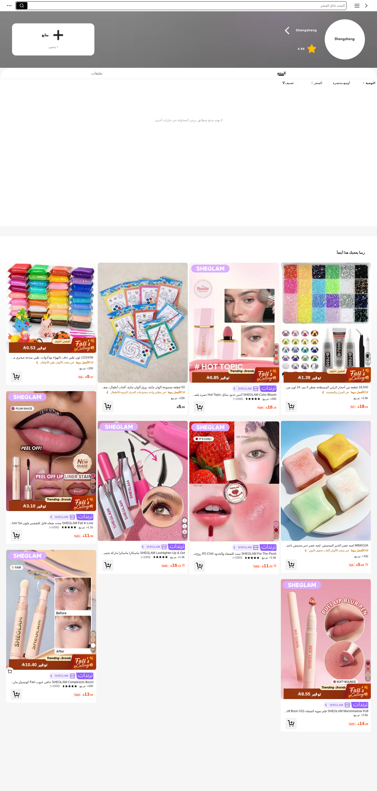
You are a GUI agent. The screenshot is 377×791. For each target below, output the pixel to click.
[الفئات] (357, 5)
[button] (366, 5)
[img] (326, 375)
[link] (344, 40)
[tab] (95, 73)
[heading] (212, 30)
